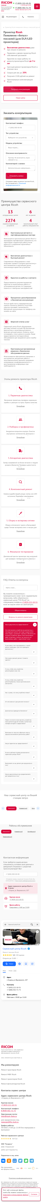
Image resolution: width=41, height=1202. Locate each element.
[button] (3, 808)
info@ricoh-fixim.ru (9, 1116)
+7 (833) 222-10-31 (23, 3)
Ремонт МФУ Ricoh (8, 1074)
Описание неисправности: (16, 153)
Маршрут (11, 963)
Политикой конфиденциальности (16, 184)
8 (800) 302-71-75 (8, 1111)
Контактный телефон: (15, 123)
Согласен (34, 1194)
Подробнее (21, 406)
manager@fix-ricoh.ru (10, 1122)
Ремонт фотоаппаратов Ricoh (13, 1084)
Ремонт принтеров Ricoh (11, 1070)
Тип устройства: (12, 133)
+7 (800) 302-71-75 (23, 8)
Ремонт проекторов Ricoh (11, 1079)
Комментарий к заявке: (15, 163)
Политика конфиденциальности (20, 1178)
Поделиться (3, 1161)
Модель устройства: (14, 143)
